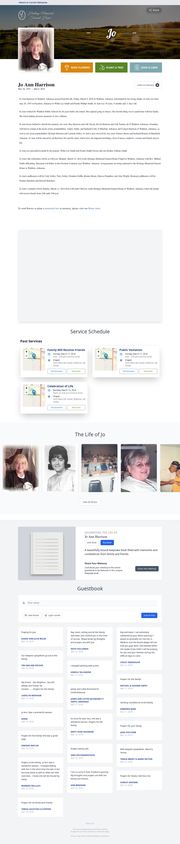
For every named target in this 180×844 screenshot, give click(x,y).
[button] (34, 356)
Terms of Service (97, 831)
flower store (94, 208)
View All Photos (90, 502)
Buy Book (107, 542)
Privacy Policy (82, 831)
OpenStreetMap (93, 836)
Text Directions (56, 371)
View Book (91, 542)
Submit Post (149, 615)
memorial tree (52, 208)
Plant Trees (76, 371)
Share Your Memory (147, 568)
